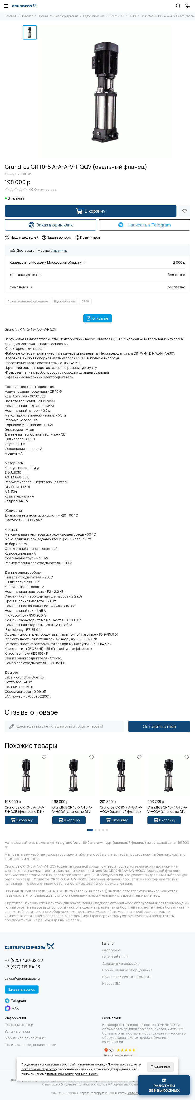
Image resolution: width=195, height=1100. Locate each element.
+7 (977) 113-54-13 (22, 966)
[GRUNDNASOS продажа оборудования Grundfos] (24, 6)
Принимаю (160, 1067)
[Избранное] (184, 211)
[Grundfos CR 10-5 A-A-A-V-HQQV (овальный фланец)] (105, 92)
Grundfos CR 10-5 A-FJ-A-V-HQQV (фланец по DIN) (72, 809)
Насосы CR (116, 16)
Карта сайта (135, 1093)
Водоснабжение (93, 16)
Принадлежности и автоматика (127, 977)
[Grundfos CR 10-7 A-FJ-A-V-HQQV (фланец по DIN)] (168, 775)
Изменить (59, 250)
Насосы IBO (111, 983)
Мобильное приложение (25, 1038)
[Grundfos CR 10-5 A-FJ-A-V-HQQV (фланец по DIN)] (73, 775)
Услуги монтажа (17, 1031)
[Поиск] (178, 6)
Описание (100, 318)
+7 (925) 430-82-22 (24, 960)
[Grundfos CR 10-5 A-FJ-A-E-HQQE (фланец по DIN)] (26, 775)
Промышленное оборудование (58, 16)
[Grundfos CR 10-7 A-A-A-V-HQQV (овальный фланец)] (121, 775)
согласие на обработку (39, 1069)
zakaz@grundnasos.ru (22, 978)
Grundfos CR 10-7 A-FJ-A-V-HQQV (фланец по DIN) (167, 809)
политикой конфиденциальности (72, 1074)
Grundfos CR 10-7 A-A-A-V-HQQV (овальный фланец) (121, 809)
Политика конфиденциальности (30, 1045)
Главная (10, 16)
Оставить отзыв (159, 726)
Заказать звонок (21, 989)
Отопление (111, 950)
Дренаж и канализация (120, 963)
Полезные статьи (19, 1025)
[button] (90, 830)
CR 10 (132, 16)
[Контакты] (188, 6)
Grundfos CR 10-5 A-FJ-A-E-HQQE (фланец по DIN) (24, 809)
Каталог (27, 16)
